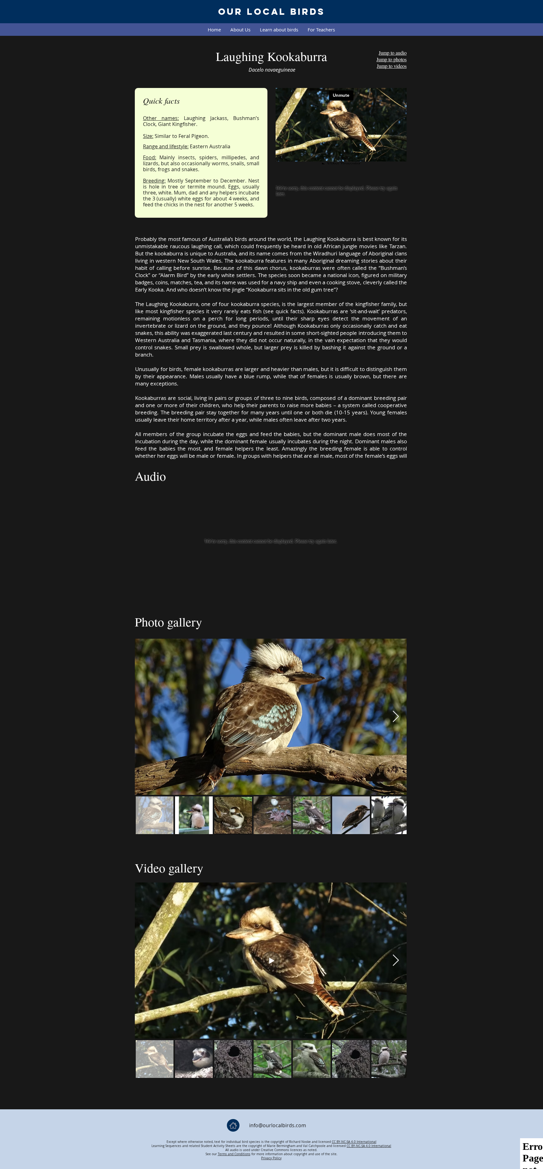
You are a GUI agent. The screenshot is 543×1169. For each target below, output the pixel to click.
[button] (279, 29)
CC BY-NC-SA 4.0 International (354, 1142)
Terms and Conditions (234, 1154)
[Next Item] (395, 960)
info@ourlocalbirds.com (277, 1125)
